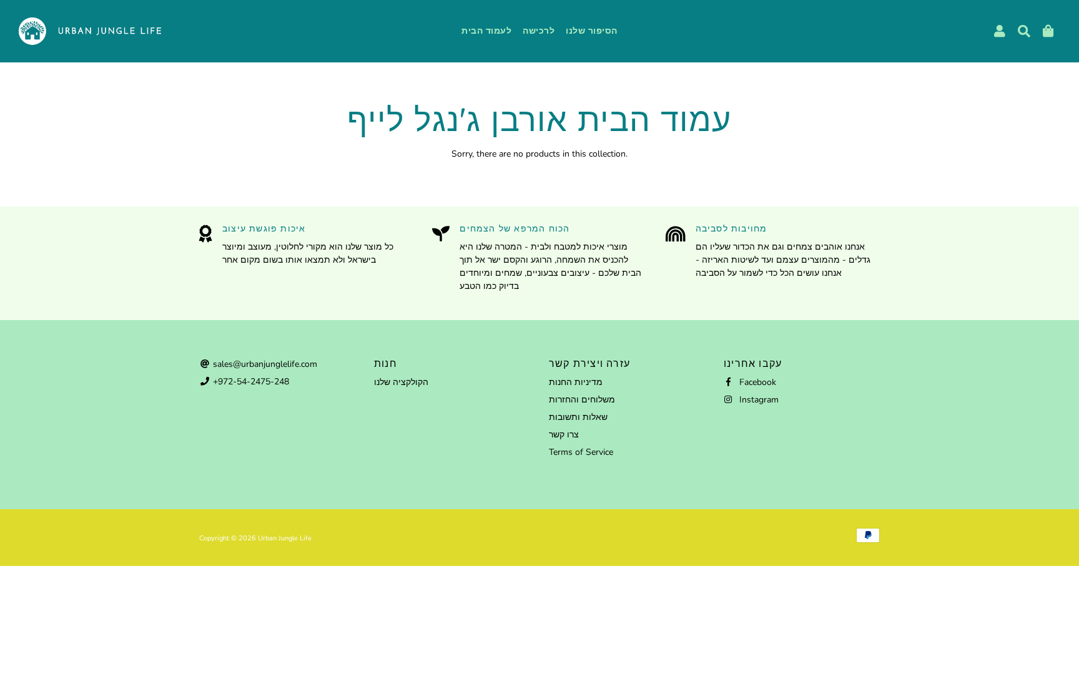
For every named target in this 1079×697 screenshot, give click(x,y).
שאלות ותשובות (578, 417)
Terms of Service (581, 452)
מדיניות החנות (576, 382)
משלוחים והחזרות (582, 400)
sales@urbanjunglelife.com (263, 364)
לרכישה (538, 31)
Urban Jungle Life (285, 538)
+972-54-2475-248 (249, 381)
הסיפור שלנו (592, 31)
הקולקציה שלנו (401, 382)
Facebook (756, 382)
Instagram (758, 400)
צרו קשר (564, 435)
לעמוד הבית (486, 31)
